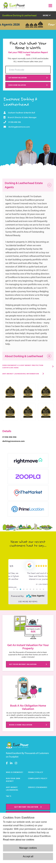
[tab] (13, 589)
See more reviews (27, 601)
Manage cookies (28, 848)
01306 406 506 (14, 122)
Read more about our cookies (18, 839)
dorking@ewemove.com (19, 126)
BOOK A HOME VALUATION (20, 725)
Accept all (28, 856)
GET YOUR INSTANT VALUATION (23, 664)
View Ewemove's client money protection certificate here (22, 366)
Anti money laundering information (20, 374)
